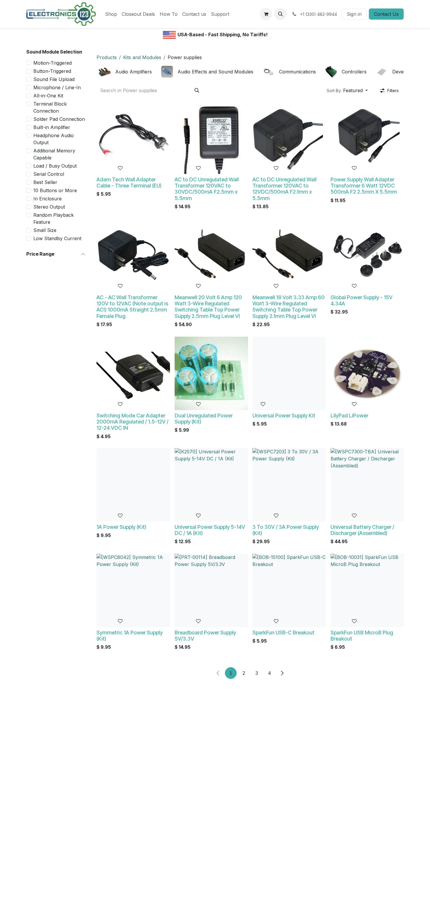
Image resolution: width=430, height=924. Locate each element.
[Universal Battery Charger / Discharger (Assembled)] (367, 485)
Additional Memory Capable (54, 154)
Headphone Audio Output (53, 139)
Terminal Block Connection (50, 107)
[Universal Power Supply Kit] (289, 373)
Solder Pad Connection (59, 119)
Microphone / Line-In (57, 87)
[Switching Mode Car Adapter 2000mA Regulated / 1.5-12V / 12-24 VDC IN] (133, 373)
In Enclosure (47, 199)
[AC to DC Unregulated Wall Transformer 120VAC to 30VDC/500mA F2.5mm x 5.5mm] (211, 137)
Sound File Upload (54, 79)
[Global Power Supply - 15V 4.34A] (367, 255)
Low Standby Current (57, 238)
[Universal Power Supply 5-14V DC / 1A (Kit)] (211, 485)
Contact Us (386, 14)
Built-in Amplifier (51, 127)
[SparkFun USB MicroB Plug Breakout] (367, 590)
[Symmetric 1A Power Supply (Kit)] (133, 590)
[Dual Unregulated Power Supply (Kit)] (211, 373)
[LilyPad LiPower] (367, 373)
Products (107, 57)
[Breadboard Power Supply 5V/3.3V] (211, 590)
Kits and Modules (142, 57)
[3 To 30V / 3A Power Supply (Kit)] (289, 485)
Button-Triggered (52, 71)
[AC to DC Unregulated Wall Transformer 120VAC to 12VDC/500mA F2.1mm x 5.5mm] (289, 137)
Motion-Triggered (52, 63)
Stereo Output (49, 207)
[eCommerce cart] (266, 14)
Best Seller (45, 182)
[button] (280, 14)
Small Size (44, 230)
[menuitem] (111, 14)
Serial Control (48, 174)
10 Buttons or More (55, 190)
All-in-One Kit (48, 96)
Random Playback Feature (53, 218)
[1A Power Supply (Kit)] (133, 485)
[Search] (197, 90)
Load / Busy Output (55, 166)
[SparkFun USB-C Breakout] (289, 590)
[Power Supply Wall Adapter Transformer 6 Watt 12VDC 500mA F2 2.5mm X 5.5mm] (367, 137)
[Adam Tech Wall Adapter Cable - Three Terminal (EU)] (133, 137)
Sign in (354, 14)
